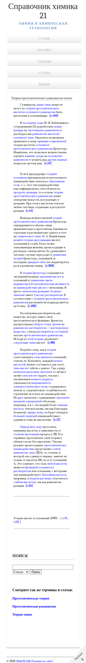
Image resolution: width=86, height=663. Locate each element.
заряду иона (35, 412)
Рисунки (44, 50)
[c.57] (48, 163)
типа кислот (21, 368)
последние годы (33, 122)
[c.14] (29, 210)
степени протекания (26, 434)
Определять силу (31, 426)
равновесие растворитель (30, 328)
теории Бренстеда (34, 273)
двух (20, 397)
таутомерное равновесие (44, 130)
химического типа (29, 236)
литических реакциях (36, 291)
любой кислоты (57, 463)
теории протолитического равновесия (38, 194)
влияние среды (34, 156)
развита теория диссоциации (32, 240)
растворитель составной (52, 331)
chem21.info (23, 661)
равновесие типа (24, 452)
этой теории (35, 339)
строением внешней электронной (41, 399)
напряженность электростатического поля (32, 384)
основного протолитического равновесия (33, 146)
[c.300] (49, 265)
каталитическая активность (51, 284)
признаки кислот (50, 276)
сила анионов (42, 357)
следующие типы (25, 342)
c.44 (65, 518)
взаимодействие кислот (32, 287)
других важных (57, 159)
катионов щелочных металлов (33, 371)
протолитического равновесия (43, 335)
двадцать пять (37, 262)
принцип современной (51, 141)
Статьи (44, 38)
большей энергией (25, 416)
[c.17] (56, 419)
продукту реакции (25, 192)
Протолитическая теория (30, 598)
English (44, 84)
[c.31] (29, 485)
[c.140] (53, 115)
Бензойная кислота (54, 474)
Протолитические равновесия (34, 606)
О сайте (44, 73)
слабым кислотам (25, 482)
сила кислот (29, 375)
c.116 (16, 522)
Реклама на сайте (42, 661)
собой (57, 449)
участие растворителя (48, 295)
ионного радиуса (42, 379)
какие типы (44, 104)
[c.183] (32, 306)
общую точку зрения (47, 324)
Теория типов (22, 615)
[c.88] (51, 342)
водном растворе (41, 478)
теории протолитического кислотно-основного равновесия (36, 110)
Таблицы (44, 61)
